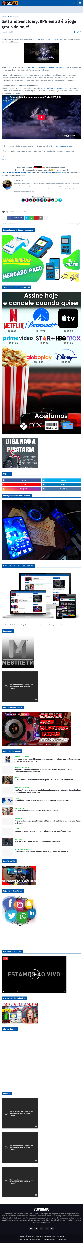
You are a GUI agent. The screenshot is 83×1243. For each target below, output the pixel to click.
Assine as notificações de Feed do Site (16, 173)
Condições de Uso (49, 1240)
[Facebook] (75, 32)
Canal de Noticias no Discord (55, 173)
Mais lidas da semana (12, 751)
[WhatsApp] (80, 32)
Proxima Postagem (73, 224)
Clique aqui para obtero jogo (61, 146)
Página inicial (6, 16)
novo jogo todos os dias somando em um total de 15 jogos (49, 67)
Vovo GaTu (4, 159)
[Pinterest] (36, 218)
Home (20, 1240)
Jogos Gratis (16, 16)
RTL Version (62, 1240)
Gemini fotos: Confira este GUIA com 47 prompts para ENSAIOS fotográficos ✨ (45, 780)
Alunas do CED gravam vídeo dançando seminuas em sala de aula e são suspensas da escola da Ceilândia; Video (47, 760)
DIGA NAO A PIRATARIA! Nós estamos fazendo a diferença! (37, 841)
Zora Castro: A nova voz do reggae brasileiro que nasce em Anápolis (41, 852)
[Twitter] (78, 32)
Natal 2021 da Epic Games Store (52, 39)
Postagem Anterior (9, 224)
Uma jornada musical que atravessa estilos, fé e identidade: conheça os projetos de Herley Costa (47, 822)
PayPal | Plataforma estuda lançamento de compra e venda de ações (41, 800)
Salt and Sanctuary (21, 212)
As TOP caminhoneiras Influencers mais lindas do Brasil (36, 811)
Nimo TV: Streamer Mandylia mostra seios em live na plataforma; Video (42, 831)
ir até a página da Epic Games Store (56, 88)
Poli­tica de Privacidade (32, 1240)
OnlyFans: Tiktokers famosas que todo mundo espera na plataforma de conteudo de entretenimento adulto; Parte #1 (47, 791)
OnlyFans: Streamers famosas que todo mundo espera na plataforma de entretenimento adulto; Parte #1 (43, 770)
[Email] (41, 218)
